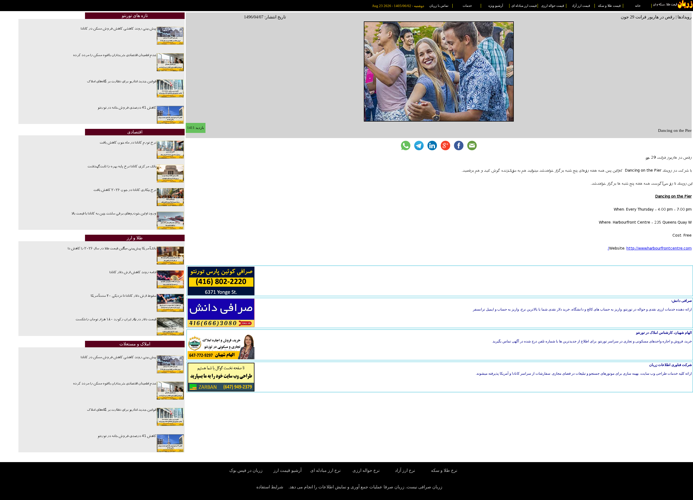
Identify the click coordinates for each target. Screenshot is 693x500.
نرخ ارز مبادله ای (325, 470)
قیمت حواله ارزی (552, 6)
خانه (637, 6)
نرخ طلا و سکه (444, 470)
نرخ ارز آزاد (405, 470)
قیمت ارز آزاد (581, 6)
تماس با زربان (438, 6)
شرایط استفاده (269, 487)
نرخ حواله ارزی (366, 470)
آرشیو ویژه (495, 6)
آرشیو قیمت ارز (287, 470)
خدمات (467, 6)
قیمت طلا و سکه (609, 6)
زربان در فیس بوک (246, 470)
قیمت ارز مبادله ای (524, 6)
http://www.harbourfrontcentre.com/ (650, 249)
